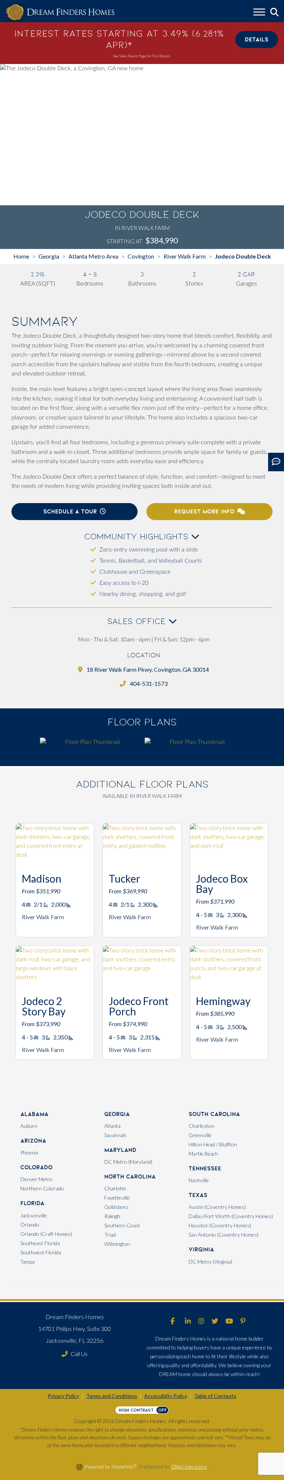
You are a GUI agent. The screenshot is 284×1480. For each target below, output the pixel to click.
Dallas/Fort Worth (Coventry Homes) (231, 1216)
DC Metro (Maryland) (128, 1162)
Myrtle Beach (203, 1153)
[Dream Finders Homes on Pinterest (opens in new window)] (243, 1321)
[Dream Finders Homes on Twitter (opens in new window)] (215, 1321)
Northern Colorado (42, 1188)
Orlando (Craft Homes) (46, 1234)
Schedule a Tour (70, 511)
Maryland (120, 1149)
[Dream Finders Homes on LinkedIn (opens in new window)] (188, 1321)
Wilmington (117, 1244)
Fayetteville (117, 1197)
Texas (198, 1195)
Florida (32, 1203)
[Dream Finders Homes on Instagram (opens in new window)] (201, 1321)
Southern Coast (122, 1225)
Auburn (28, 1126)
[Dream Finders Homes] (59, 12)
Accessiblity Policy (165, 1396)
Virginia (201, 1249)
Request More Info (204, 511)
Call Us (79, 1353)
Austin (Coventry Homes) (217, 1207)
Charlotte (115, 1188)
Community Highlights (137, 536)
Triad (110, 1234)
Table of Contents (215, 1396)
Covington (141, 256)
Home (21, 256)
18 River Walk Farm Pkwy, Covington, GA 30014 (147, 669)
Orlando (29, 1224)
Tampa (27, 1261)
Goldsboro (116, 1207)
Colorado (36, 1167)
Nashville (199, 1180)
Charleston (201, 1126)
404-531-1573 (148, 683)
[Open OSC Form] (276, 462)
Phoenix (29, 1152)
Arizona (33, 1140)
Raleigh (112, 1216)
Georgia (48, 256)
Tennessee (205, 1168)
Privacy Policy (63, 1396)
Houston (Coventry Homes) (220, 1225)
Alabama (34, 1113)
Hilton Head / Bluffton (213, 1144)
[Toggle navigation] (259, 13)
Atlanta (112, 1126)
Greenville (200, 1135)
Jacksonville (33, 1215)
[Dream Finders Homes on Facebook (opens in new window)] (172, 1321)
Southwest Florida (40, 1252)
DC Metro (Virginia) (210, 1261)
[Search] (274, 12)
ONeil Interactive (189, 1467)
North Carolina (130, 1176)
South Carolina (214, 1113)
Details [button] (256, 39)
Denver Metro (36, 1179)
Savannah (115, 1135)
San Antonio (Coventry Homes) (223, 1234)
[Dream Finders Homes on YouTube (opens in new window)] (229, 1321)
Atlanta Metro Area (93, 256)
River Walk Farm (184, 256)
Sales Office (138, 621)
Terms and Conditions (111, 1396)
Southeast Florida (40, 1243)
